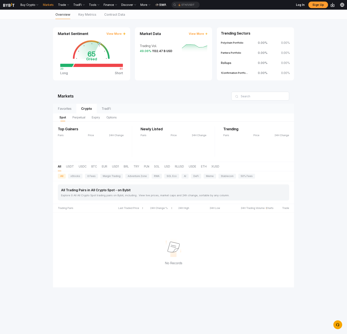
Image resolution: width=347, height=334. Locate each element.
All (61, 176)
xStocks (75, 176)
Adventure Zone (137, 176)
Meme (210, 176)
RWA (156, 176)
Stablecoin (227, 176)
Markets (48, 4)
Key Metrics (87, 14)
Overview (62, 14)
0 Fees (91, 176)
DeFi (196, 176)
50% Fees (247, 176)
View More (114, 33)
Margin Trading (111, 176)
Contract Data (114, 14)
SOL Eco (172, 176)
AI (185, 176)
